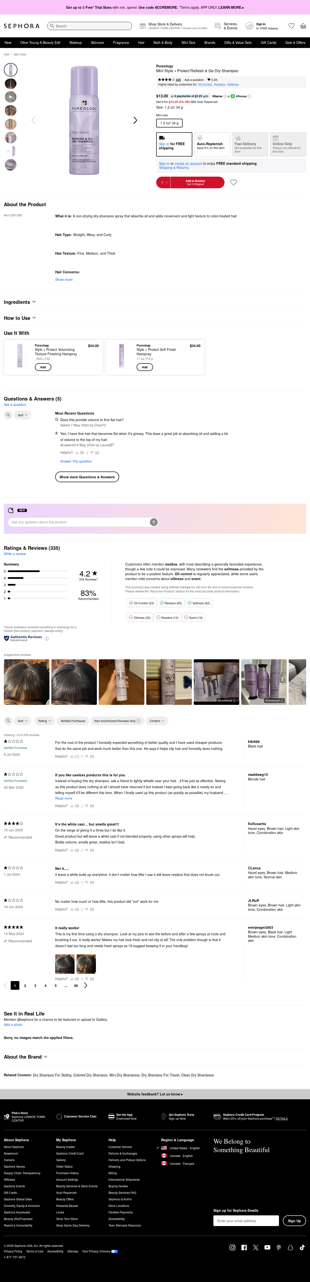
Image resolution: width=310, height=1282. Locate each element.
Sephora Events (14, 1186)
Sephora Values (14, 1166)
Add (43, 367)
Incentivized (225, 700)
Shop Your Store (67, 1219)
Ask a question (194, 80)
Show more (64, 279)
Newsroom (11, 1153)
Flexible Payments (120, 1212)
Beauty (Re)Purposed (18, 1219)
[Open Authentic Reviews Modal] (47, 638)
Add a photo (13, 1024)
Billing (112, 1173)
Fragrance (121, 42)
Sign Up (294, 1220)
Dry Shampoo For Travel (160, 1074)
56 (76, 985)
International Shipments (124, 1179)
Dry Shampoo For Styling (52, 1074)
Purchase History (67, 1173)
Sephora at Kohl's (120, 1199)
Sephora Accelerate (17, 1212)
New (8, 42)
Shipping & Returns (174, 167)
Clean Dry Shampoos (197, 1074)
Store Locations (118, 1205)
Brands (209, 42)
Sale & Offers (295, 42)
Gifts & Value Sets (238, 42)
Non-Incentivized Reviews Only (115, 721)
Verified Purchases (73, 721)
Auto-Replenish (66, 1192)
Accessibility (116, 1219)
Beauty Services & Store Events (77, 1186)
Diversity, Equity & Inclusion (22, 1205)
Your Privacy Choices (96, 1251)
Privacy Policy (13, 1251)
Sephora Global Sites (18, 1199)
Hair (141, 42)
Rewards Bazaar (67, 1205)
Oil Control (205, 84)
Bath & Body (163, 42)
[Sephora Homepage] (21, 26)
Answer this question (76, 461)
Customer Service (120, 1147)
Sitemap (72, 1251)
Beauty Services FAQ (122, 1192)
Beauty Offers (65, 1199)
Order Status (64, 1166)
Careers (9, 1160)
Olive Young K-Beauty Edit (40, 42)
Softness (233, 84)
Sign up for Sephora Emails (235, 1210)
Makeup (76, 42)
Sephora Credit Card (70, 1153)
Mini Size (188, 42)
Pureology (164, 66)
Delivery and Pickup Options (127, 1160)
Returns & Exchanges (122, 1153)
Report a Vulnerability (18, 1225)
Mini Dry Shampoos (124, 1074)
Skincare (97, 42)
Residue (219, 84)
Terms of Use (34, 1251)
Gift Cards (268, 42)
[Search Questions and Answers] (8, 415)
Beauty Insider (65, 1147)
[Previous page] (5, 985)
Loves (60, 1212)
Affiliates (9, 1179)
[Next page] (85, 985)
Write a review (15, 553)
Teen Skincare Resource (124, 1225)
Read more (63, 798)
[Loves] (291, 25)
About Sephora (14, 1147)
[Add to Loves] (233, 182)
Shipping (114, 1166)
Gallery (61, 1160)
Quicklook (20, 367)
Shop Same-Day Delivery (73, 1225)
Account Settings (67, 1179)
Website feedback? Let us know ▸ (155, 1094)
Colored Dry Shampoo (90, 1074)
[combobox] (89, 26)
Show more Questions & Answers (87, 476)
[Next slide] (135, 120)
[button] (225, 96)
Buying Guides (118, 1186)
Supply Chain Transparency (22, 1173)
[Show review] (26, 682)
